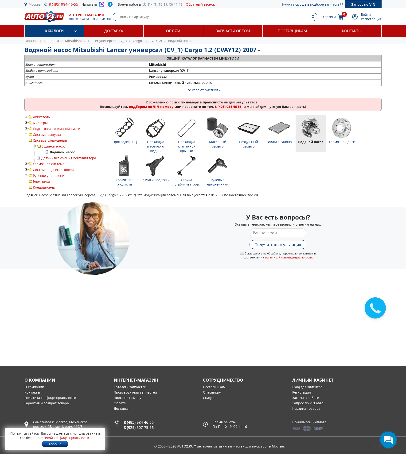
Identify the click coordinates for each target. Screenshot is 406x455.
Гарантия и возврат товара (46, 403)
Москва (35, 4)
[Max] (101, 5)
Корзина (329, 17)
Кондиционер (44, 187)
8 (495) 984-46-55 (63, 4)
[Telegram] (111, 5)
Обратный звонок (200, 4)
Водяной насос (53, 146)
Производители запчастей (135, 392)
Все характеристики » (203, 90)
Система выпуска (47, 134)
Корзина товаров (306, 408)
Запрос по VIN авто (307, 403)
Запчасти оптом (233, 31)
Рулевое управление (49, 175)
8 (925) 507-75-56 (139, 427)
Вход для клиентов (307, 387)
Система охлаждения (50, 140)
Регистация (301, 392)
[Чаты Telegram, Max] (388, 440)
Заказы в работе (305, 397)
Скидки (209, 397)
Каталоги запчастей (130, 387)
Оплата (173, 31)
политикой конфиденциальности (288, 257)
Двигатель (41, 117)
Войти (366, 14)
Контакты (352, 31)
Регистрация (371, 19)
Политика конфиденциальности (50, 397)
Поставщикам (292, 31)
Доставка (113, 31)
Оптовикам (212, 392)
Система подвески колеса (53, 169)
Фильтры (40, 123)
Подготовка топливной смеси (56, 128)
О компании (34, 387)
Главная (31, 40)
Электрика (41, 181)
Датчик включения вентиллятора (68, 158)
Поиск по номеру (127, 397)
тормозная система (48, 164)
